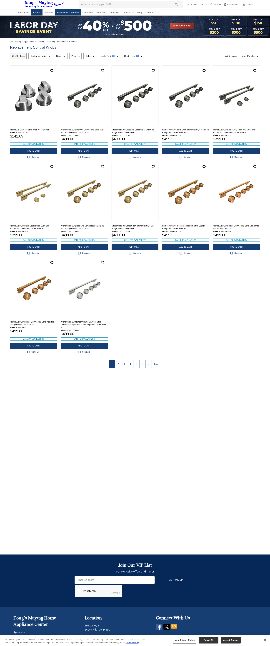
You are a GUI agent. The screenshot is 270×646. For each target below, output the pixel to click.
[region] (135, 640)
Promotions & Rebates (68, 12)
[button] (188, 4)
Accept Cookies (230, 640)
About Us (114, 12)
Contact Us (128, 12)
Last (156, 364)
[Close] (265, 640)
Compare (35, 157)
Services (48, 12)
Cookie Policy (132, 642)
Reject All (208, 640)
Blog (139, 12)
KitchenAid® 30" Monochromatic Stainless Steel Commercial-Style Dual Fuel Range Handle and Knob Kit (83, 325)
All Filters (20, 56)
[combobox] (40, 56)
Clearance (87, 12)
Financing (101, 12)
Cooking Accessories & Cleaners (62, 42)
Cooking (40, 42)
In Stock (37, 12)
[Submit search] (176, 4)
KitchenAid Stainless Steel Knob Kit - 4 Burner (29, 130)
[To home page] (44, 4)
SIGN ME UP (176, 579)
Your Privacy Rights (184, 640)
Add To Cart (33, 151)
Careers (149, 12)
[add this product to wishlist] (52, 70)
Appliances (23, 12)
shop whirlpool (182, 26)
